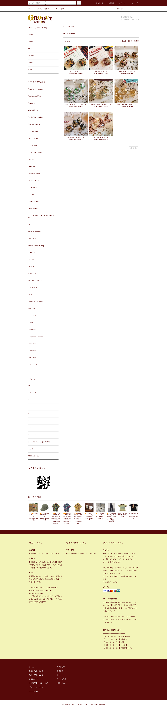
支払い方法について (36, 671)
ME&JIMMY (71, 26)
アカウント (99, 3)
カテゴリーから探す (43, 9)
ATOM (36, 691)
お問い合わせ (120, 9)
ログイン (122, 3)
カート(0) (134, 3)
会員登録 (111, 3)
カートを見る (61, 679)
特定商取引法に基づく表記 (38, 683)
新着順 (136, 41)
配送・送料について (36, 675)
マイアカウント (62, 667)
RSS (30, 691)
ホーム (30, 9)
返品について (34, 679)
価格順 (129, 41)
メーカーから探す (58, 9)
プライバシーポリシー (37, 687)
